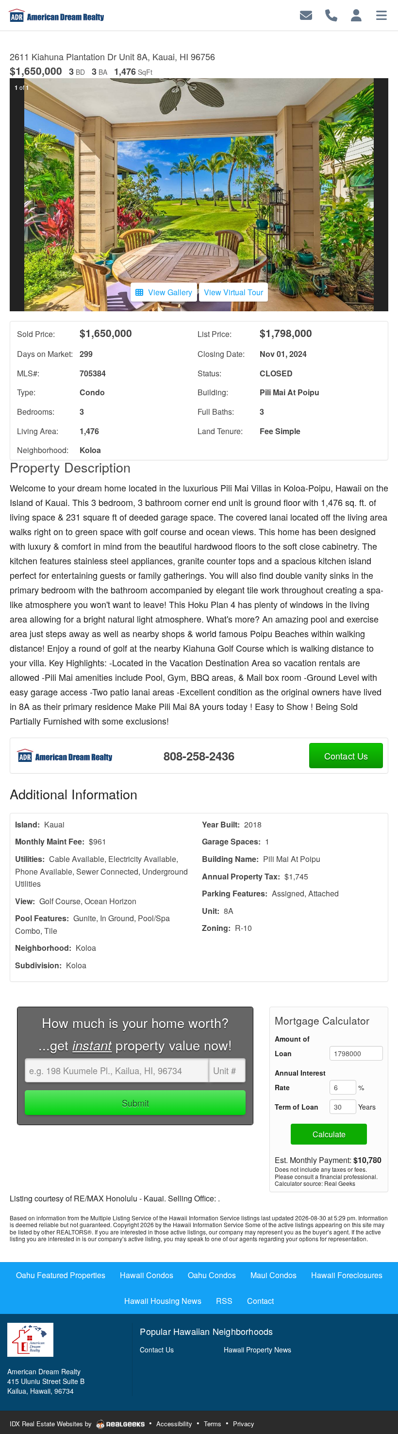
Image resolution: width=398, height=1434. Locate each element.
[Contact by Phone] (331, 14)
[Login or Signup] (356, 14)
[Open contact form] (306, 14)
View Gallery (170, 292)
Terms (212, 1423)
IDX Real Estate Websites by (52, 1423)
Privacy (243, 1423)
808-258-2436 (199, 755)
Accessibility (174, 1423)
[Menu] (381, 14)
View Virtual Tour (233, 292)
